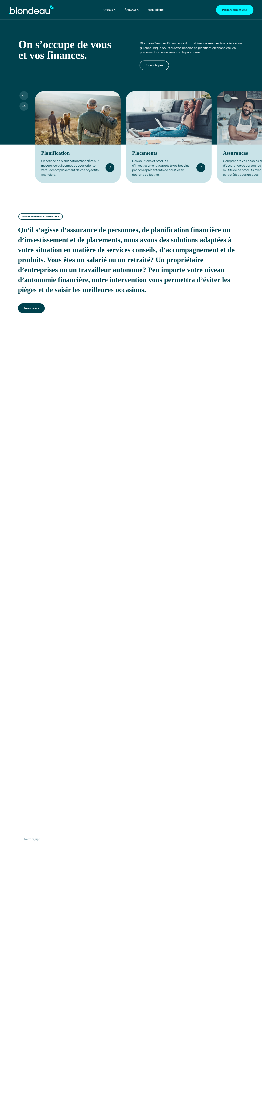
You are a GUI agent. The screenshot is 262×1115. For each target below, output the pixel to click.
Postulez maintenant (65, 839)
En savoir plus (154, 65)
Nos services (31, 308)
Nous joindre (155, 9)
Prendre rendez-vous (234, 9)
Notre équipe (32, 839)
